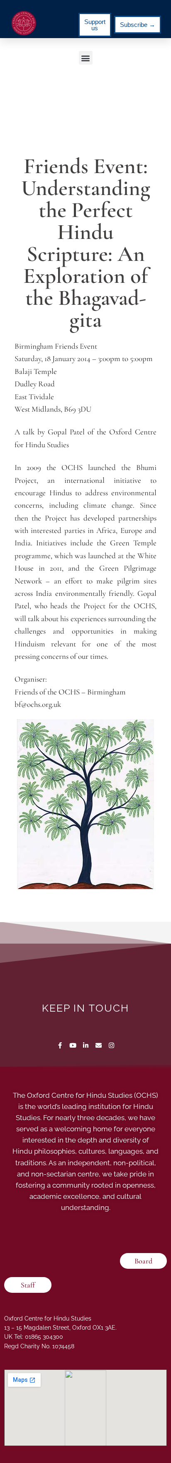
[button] (86, 58)
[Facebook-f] (60, 1045)
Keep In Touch (85, 1008)
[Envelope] (98, 1045)
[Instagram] (111, 1045)
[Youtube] (73, 1045)
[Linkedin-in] (86, 1045)
